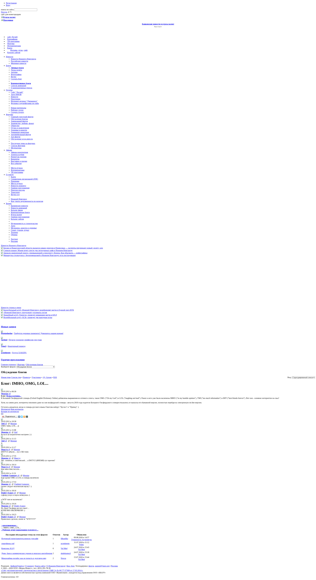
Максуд (17, 458)
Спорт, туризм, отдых (20, 230)
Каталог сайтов (13, 52)
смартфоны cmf (7, 543)
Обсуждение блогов (19, 119)
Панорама (15, 181)
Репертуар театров (18, 157)
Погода (4, 12)
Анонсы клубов (17, 154)
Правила (26, 377)
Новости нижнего (18, 186)
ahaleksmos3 (66, 553)
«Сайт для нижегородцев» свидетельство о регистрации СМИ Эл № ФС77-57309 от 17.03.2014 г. (42, 570)
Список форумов (18, 146)
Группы (9, 90)
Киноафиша (12, 39)
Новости (9, 57)
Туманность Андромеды (81, 540)
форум (91, 566)
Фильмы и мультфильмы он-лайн (25, 103)
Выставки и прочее (19, 161)
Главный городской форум (22, 117)
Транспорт (15, 192)
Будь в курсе (158, 26)
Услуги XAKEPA (19, 353)
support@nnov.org (102, 566)
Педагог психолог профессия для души (25, 340)
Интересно (5, 409)
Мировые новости (18, 63)
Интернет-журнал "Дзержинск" (24, 101)
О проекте (29, 566)
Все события (16, 163)
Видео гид (15, 195)
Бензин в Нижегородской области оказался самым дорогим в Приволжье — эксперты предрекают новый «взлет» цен (53, 248)
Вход (8, 5)
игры (20, 50)
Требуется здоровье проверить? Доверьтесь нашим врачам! (38, 333)
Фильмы (13, 50)
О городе (10, 175)
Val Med (64, 548)
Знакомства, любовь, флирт (22, 123)
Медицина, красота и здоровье (24, 228)
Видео (13, 77)
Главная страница (8, 364)
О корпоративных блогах (21, 88)
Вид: (289, 377)
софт (26, 50)
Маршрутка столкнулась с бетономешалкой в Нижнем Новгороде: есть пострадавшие (39, 255)
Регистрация (11, 3)
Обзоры (14, 235)
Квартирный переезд (16, 346)
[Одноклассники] (24, 416)
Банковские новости (19, 206)
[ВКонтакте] (19, 416)
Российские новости (19, 61)
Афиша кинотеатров (19, 152)
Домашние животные (20, 132)
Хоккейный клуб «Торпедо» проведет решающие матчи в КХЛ (30, 315)
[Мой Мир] (27, 416)
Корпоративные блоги (20, 212)
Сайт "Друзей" (17, 92)
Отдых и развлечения (20, 128)
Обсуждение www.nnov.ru (22, 139)
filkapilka (64, 538)
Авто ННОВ (16, 94)
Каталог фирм (17, 210)
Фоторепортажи (14, 46)
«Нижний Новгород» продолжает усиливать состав (25, 312)
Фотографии (16, 74)
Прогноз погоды (18, 190)
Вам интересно (17, 409)
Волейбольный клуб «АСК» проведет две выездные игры (27, 317)
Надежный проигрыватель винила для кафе (19, 538)
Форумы (10, 44)
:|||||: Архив (47, 377)
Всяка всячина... (13, 396)
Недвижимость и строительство (24, 223)
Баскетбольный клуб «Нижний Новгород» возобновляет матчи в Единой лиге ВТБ (38, 310)
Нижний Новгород (19, 199)
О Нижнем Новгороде (56, 566)
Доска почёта (16, 70)
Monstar (13, 424)
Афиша (9, 150)
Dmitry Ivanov (20, 506)
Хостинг (14, 239)
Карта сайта (40, 566)
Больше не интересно (10, 411)
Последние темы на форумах (23, 143)
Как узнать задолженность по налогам (27, 201)
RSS (55, 377)
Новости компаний (19, 208)
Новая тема (6, 377)
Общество (15, 126)
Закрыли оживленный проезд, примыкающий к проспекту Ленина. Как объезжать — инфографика (45, 253)
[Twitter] (21, 416)
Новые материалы (18, 108)
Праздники (15, 99)
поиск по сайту (7, 10)
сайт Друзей (12, 37)
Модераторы (16, 148)
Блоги (8, 66)
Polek (81, 545)
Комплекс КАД (7, 548)
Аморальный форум (19, 121)
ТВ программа (13, 41)
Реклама (14, 241)
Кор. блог (70, 566)
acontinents (65, 543)
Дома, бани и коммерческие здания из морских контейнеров (26, 553)
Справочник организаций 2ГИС (24, 179)
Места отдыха (17, 168)
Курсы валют (16, 215)
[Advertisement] (16, 281)
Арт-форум (15, 137)
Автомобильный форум (21, 134)
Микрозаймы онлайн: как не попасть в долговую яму (23, 558)
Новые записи (8, 326)
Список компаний (18, 86)
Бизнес (9, 203)
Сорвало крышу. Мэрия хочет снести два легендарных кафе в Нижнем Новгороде (37, 250)
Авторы (14, 72)
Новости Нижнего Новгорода (23, 59)
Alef (15, 432)
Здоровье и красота (19, 130)
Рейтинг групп (17, 110)
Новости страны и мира (11, 307)
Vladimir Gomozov (21, 484)
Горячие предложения (20, 188)
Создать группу (17, 112)
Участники (36, 377)
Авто (13, 226)
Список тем (16, 377)
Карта (9, 48)
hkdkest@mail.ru (17, 566)
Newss (63, 558)
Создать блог (16, 79)
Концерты (15, 159)
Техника (14, 232)
